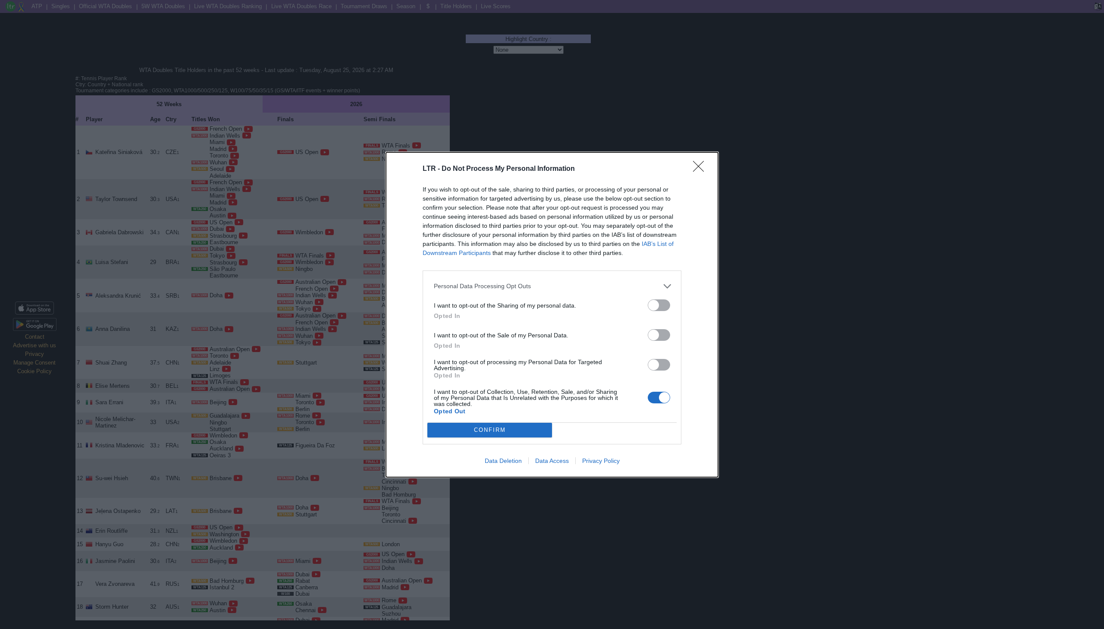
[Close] (701, 169)
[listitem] (552, 286)
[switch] (659, 305)
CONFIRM (490, 430)
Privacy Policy (601, 460)
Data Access (552, 460)
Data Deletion (503, 460)
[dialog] (552, 314)
